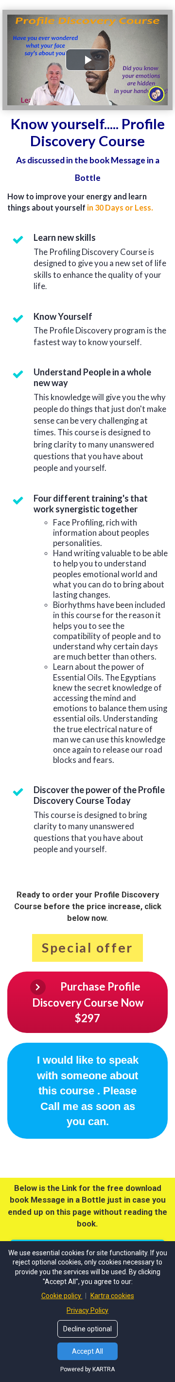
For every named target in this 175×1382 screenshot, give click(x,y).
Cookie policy (62, 1296)
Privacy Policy (87, 1310)
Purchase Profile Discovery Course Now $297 (87, 1002)
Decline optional (87, 1329)
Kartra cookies (112, 1296)
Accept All (87, 1351)
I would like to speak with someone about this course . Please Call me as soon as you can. (88, 1091)
